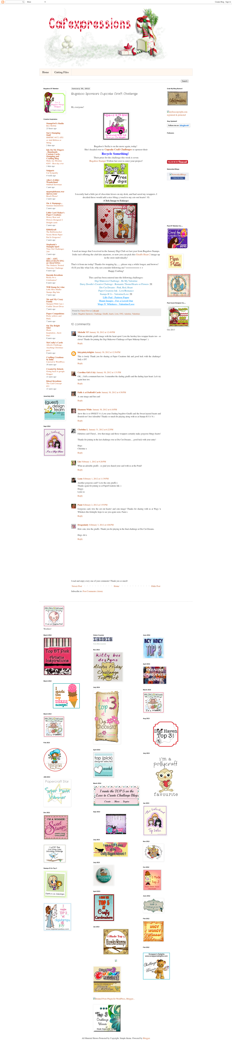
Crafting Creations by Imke (55, 358)
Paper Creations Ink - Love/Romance (116, 290)
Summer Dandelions (54, 205)
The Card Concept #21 (54, 384)
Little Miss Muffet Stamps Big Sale (53, 290)
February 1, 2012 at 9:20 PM (94, 461)
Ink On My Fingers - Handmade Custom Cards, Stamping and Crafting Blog (55, 154)
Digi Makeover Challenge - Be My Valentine (116, 280)
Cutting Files (62, 72)
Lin (79, 461)
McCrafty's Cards (54, 342)
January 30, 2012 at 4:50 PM (114, 392)
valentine (127, 313)
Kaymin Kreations (54, 274)
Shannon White (85, 409)
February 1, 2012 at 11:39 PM (96, 478)
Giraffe (105, 313)
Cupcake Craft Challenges (118, 149)
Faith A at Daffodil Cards (89, 392)
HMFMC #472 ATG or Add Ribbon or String (54, 140)
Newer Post (77, 586)
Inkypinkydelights (86, 352)
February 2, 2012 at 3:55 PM (95, 504)
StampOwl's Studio (55, 123)
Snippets (50, 170)
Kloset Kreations (53, 381)
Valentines (136, 313)
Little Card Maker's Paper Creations (55, 213)
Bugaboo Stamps (97, 160)
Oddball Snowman (54, 184)
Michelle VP (83, 332)
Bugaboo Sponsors (85, 313)
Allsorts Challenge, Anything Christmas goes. (54, 347)
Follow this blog (178, 178)
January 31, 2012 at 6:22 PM (101, 429)
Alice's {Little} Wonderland (52, 181)
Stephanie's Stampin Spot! (52, 245)
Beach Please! (52, 196)
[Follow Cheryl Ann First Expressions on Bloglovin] (178, 126)
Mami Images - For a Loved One (116, 300)
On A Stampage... (54, 203)
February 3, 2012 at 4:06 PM (101, 524)
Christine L (83, 429)
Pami (80, 504)
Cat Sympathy (52, 172)
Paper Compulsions (55, 313)
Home (45, 72)
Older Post (155, 586)
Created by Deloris (54, 368)
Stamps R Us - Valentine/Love (114, 294)
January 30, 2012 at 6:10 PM (105, 409)
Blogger (146, 1038)
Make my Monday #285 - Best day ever (55, 162)
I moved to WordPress (55, 361)
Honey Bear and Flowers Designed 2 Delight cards (54, 220)
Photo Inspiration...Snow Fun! (53, 333)
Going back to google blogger (55, 372)
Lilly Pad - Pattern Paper (116, 297)
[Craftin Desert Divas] (116, 833)
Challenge (98, 313)
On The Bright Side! (53, 326)
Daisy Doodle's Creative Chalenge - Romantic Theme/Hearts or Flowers (114, 284)
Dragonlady (83, 524)
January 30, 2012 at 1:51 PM (109, 372)
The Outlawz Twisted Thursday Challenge (55, 266)
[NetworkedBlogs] (178, 174)
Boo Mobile (51, 125)
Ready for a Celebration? (51, 278)
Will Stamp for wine (55, 287)
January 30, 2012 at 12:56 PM (107, 352)
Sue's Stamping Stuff (53, 133)
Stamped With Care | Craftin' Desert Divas (55, 305)
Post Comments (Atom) (93, 591)
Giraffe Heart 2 (143, 254)
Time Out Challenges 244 (55, 250)
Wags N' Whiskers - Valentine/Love (116, 304)
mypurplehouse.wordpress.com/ (55, 192)
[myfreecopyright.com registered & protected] (178, 114)
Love (116, 313)
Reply (80, 343)
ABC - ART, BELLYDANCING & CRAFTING (55, 260)
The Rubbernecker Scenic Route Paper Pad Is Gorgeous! (54, 234)
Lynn (80, 478)
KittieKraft (51, 229)
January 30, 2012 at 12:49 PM (102, 332)
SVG (121, 313)
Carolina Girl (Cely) (87, 372)
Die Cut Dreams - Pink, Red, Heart (116, 287)
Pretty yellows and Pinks (53, 317)
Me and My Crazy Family (54, 300)
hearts (111, 313)
